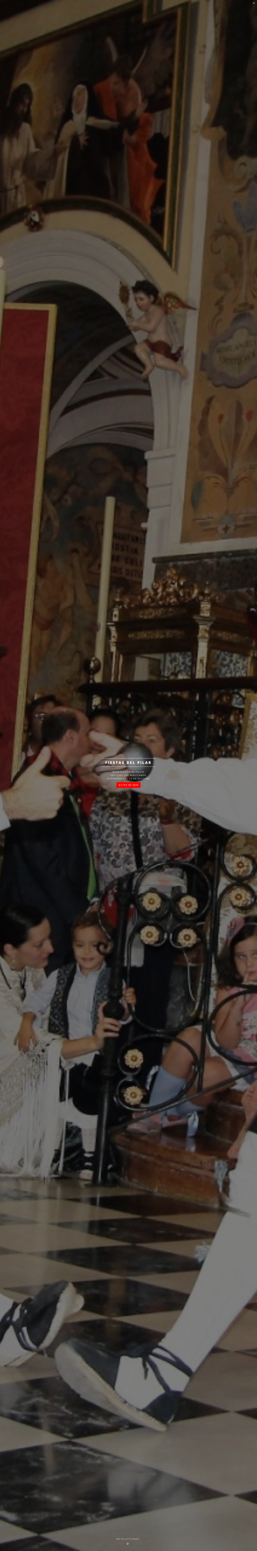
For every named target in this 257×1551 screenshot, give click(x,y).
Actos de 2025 (129, 785)
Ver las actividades (128, 1539)
